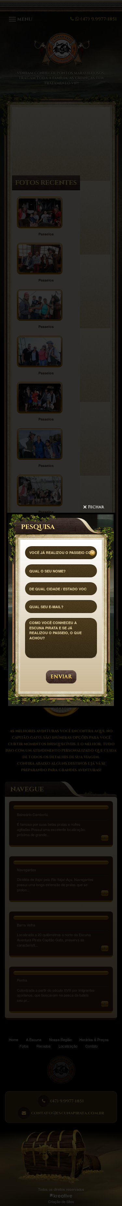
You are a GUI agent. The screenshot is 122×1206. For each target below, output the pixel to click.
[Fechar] (98, 508)
